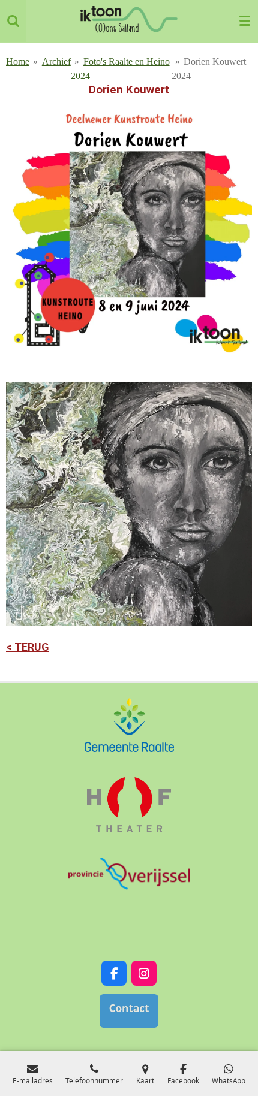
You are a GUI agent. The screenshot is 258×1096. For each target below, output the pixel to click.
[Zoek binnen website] (13, 21)
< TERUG (27, 647)
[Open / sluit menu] (245, 21)
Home (17, 61)
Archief (56, 61)
